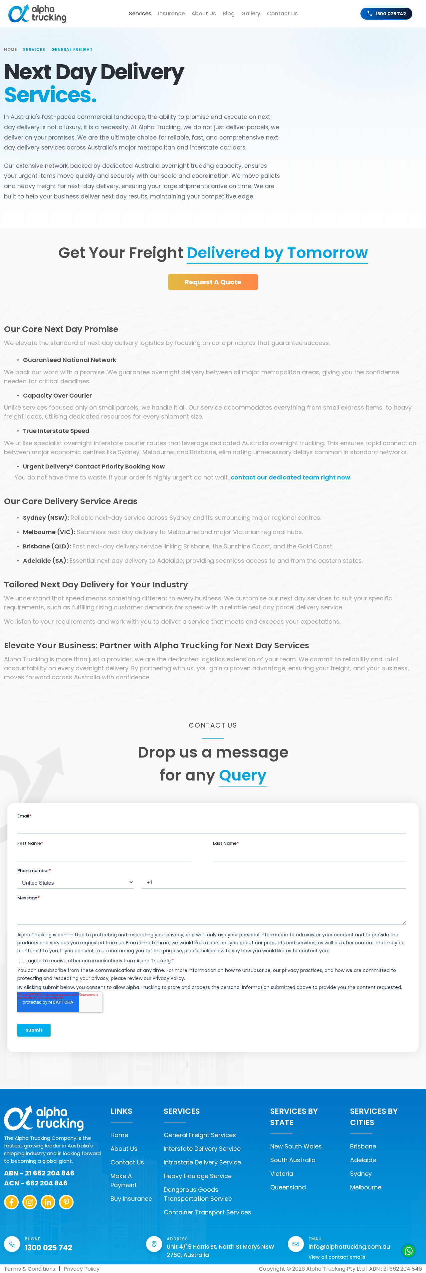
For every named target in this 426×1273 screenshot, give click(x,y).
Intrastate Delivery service (202, 1162)
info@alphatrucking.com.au (349, 1247)
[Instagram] (29, 1202)
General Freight (72, 49)
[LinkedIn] (48, 1202)
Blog (229, 13)
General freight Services (200, 1135)
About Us (123, 1148)
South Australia (293, 1160)
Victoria (281, 1173)
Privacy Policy (82, 1269)
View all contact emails (337, 1257)
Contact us (282, 13)
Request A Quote (213, 282)
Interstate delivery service (202, 1148)
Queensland (288, 1187)
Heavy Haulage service (198, 1176)
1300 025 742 (390, 14)
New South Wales (296, 1146)
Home (10, 49)
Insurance (171, 13)
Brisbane (363, 1146)
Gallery (250, 13)
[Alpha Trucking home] (37, 13)
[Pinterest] (66, 1202)
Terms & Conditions (29, 1269)
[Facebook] (11, 1202)
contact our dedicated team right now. (291, 477)
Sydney (361, 1173)
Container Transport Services (207, 1212)
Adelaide (363, 1160)
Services (140, 13)
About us (203, 13)
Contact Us (127, 1162)
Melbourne (365, 1187)
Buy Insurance (131, 1198)
